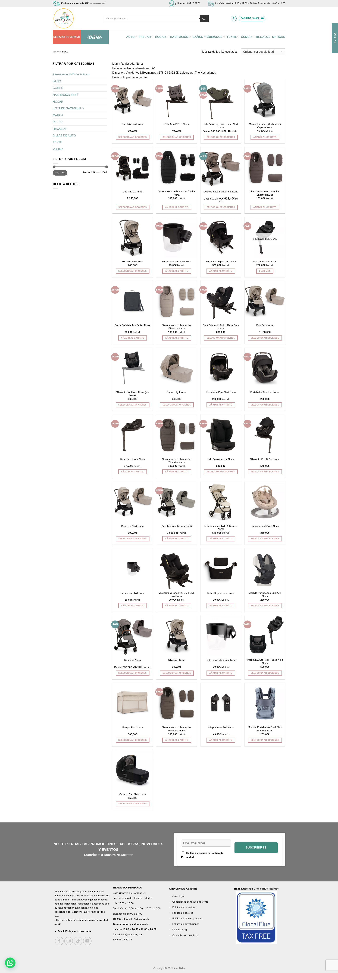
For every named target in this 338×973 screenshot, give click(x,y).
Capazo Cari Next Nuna (132, 794)
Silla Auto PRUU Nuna (176, 124)
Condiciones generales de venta (190, 901)
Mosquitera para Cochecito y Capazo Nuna (265, 126)
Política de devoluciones (185, 923)
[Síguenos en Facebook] (59, 941)
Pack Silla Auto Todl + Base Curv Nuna (221, 327)
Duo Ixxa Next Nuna (132, 526)
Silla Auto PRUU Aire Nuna (265, 459)
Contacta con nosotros (185, 935)
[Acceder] (234, 18)
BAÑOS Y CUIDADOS (208, 36)
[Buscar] (204, 18)
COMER (246, 36)
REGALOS (263, 36)
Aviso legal (178, 896)
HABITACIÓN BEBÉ (66, 94)
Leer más (265, 271)
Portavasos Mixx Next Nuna (220, 660)
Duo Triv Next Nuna (132, 124)
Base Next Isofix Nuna (265, 261)
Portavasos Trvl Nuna (133, 593)
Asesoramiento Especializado (71, 74)
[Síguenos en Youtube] (87, 941)
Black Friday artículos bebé (74, 931)
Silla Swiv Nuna (176, 660)
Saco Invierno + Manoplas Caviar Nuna (176, 193)
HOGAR (160, 36)
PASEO (57, 121)
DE (67, 37)
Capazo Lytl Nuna (176, 392)
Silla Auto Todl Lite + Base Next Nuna (221, 126)
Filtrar (60, 172)
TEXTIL (232, 36)
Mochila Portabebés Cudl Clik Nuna (265, 594)
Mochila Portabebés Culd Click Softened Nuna (265, 729)
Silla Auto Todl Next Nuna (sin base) (132, 394)
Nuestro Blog (179, 929)
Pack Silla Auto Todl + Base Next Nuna (265, 661)
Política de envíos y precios (187, 918)
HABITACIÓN (179, 36)
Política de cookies (182, 912)
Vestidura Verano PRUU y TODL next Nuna (177, 594)
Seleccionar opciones (132, 137)
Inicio (56, 52)
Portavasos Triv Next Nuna (177, 261)
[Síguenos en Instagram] (68, 941)
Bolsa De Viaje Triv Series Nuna (132, 325)
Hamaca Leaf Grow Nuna (265, 526)
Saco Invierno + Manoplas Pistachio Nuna (176, 729)
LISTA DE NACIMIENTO (68, 108)
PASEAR (145, 36)
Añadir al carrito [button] (264, 137)
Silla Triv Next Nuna (132, 261)
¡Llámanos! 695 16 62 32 (187, 3)
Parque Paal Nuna (132, 727)
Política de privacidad (184, 907)
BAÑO (57, 81)
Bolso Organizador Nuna (220, 593)
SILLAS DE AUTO (64, 135)
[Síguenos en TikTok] (78, 941)
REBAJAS (59, 37)
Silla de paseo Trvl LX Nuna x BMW (220, 528)
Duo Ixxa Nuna (132, 660)
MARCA (58, 115)
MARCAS (278, 36)
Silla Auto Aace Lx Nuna (221, 459)
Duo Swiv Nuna (264, 325)
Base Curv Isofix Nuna (132, 459)
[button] (10, 963)
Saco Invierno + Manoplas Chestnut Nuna (264, 193)
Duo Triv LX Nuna (132, 191)
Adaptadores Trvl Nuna (221, 727)
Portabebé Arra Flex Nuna (264, 392)
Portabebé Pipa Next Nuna (221, 392)
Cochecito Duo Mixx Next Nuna (221, 191)
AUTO (130, 36)
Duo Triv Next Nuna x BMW (176, 526)
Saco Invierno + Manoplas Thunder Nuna (176, 461)
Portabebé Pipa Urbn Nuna (221, 261)
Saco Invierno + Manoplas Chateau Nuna (176, 327)
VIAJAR (58, 149)
